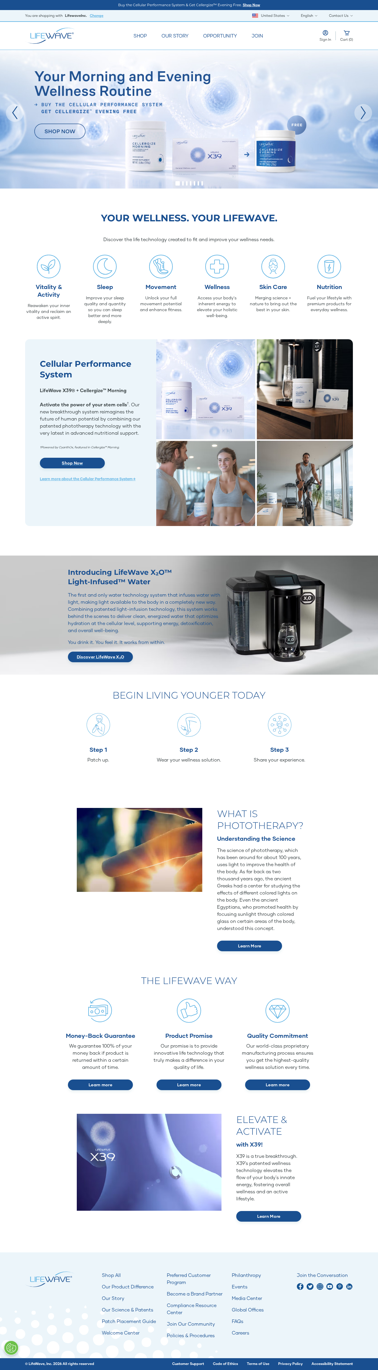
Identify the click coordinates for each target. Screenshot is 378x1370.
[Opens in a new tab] (300, 1286)
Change (96, 15)
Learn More (249, 945)
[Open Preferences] (11, 1347)
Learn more (100, 1084)
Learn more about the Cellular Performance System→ (88, 479)
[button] (15, 113)
